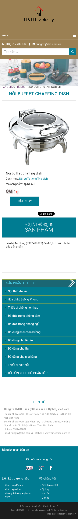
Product (21, 86)
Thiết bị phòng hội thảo (23, 307)
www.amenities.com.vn (57, 433)
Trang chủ (7, 86)
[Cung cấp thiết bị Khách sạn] (39, 16)
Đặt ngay (25, 201)
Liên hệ (45, 497)
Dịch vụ (45, 489)
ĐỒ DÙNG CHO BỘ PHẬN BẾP (28, 373)
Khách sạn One (12, 489)
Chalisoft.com (70, 514)
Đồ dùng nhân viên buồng (24, 332)
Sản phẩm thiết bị (20, 283)
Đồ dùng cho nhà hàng (22, 357)
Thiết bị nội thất (18, 365)
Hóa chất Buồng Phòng (23, 299)
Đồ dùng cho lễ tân (20, 340)
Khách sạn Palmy (14, 485)
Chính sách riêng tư (40, 506)
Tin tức (45, 493)
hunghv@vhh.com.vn (48, 44)
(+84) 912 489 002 (15, 44)
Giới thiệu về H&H (50, 485)
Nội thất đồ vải (17, 291)
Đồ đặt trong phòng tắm (24, 316)
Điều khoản (25, 506)
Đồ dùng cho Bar (19, 348)
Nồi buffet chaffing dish (33, 178)
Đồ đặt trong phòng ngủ (23, 324)
